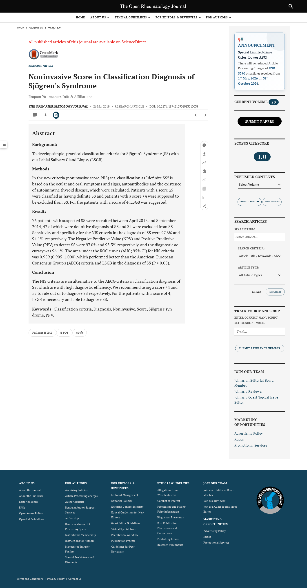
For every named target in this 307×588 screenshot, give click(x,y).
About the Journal (30, 490)
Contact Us (74, 578)
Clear (256, 291)
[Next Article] (205, 115)
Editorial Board (28, 501)
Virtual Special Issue (123, 529)
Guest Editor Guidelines (125, 523)
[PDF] (56, 115)
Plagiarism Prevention (170, 517)
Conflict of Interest (168, 500)
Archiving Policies (76, 490)
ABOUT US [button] (98, 17)
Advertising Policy (248, 433)
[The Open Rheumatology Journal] (270, 500)
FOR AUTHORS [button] (217, 17)
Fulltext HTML (42, 332)
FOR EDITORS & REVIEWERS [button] (177, 17)
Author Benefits (74, 501)
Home (80, 17)
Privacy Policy (56, 578)
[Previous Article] (196, 115)
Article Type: (248, 267)
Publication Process (123, 540)
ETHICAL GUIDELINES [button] (131, 17)
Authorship (72, 518)
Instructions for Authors (79, 540)
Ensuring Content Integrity (127, 506)
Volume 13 (36, 28)
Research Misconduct (170, 544)
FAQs (22, 507)
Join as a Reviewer (248, 391)
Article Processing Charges (81, 496)
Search (275, 291)
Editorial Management (124, 495)
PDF (66, 332)
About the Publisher (31, 496)
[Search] (290, 6)
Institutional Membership (80, 535)
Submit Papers (259, 121)
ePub (79, 332)
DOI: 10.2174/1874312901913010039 (173, 106)
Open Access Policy (31, 513)
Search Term (244, 229)
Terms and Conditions (30, 578)
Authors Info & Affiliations (70, 96)
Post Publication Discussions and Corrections (167, 528)
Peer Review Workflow (124, 535)
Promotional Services (250, 445)
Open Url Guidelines (31, 519)
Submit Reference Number (259, 348)
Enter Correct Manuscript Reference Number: (256, 320)
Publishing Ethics (167, 539)
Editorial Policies (121, 500)
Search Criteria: (251, 248)
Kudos (239, 439)
